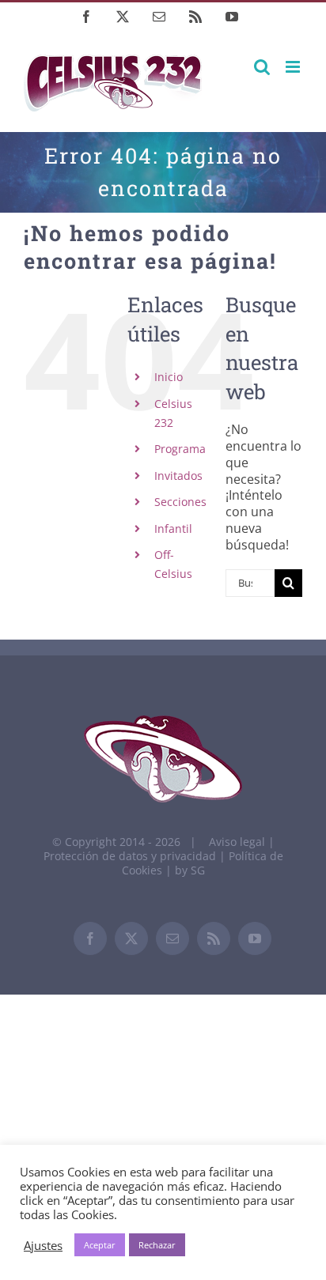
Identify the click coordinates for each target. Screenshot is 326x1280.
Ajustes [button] (43, 1245)
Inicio (168, 376)
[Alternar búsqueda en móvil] (262, 67)
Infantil (173, 528)
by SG (190, 870)
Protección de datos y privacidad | (136, 855)
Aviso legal (237, 841)
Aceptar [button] (100, 1245)
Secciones (180, 501)
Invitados (178, 475)
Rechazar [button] (157, 1245)
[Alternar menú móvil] (294, 67)
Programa (180, 448)
